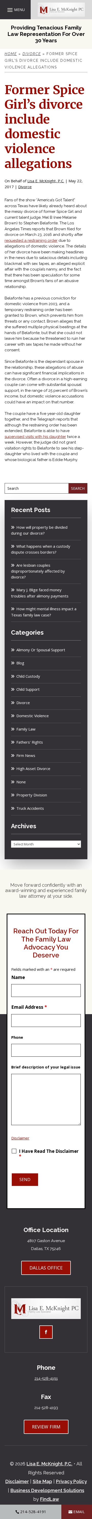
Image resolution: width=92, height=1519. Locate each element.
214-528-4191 (46, 1378)
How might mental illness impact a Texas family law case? (43, 611)
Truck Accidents (30, 808)
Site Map (42, 1481)
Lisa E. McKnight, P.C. (45, 180)
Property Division (31, 794)
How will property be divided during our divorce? (39, 530)
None (21, 781)
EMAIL (79, 1511)
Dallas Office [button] (46, 1268)
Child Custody (28, 676)
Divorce (25, 186)
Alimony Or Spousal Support (40, 649)
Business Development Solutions (47, 1490)
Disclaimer (20, 1138)
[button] (15, 10)
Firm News (25, 755)
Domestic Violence (32, 715)
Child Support (28, 689)
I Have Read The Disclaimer (48, 1154)
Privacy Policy (71, 1481)
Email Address (29, 1007)
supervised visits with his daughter (35, 436)
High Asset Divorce (33, 768)
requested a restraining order (31, 240)
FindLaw (49, 1499)
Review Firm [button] (46, 1427)
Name (18, 977)
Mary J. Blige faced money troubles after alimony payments (39, 592)
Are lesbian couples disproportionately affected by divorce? (38, 571)
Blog (20, 662)
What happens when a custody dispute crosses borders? (40, 549)
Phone (17, 1037)
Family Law (26, 729)
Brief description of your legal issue (45, 1067)
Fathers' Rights (29, 742)
